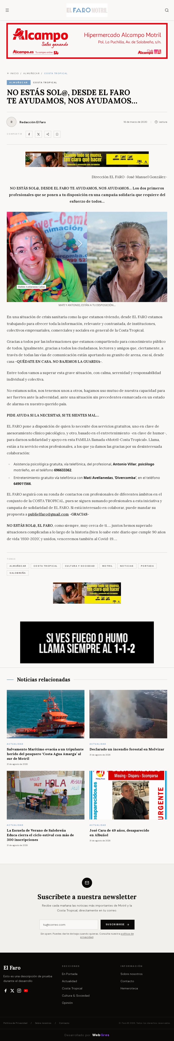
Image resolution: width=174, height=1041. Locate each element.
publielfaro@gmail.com (48, 514)
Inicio (14, 73)
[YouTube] (26, 991)
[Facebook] (29, 134)
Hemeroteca (129, 988)
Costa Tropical (72, 988)
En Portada (69, 974)
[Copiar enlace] (57, 134)
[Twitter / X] (38, 134)
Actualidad (69, 981)
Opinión (67, 1003)
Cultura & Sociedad (76, 995)
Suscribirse (115, 924)
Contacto (127, 981)
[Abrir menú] (7, 10)
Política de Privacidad (15, 1023)
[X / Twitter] (12, 991)
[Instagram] (19, 991)
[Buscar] (167, 10)
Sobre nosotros (132, 974)
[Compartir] (47, 134)
